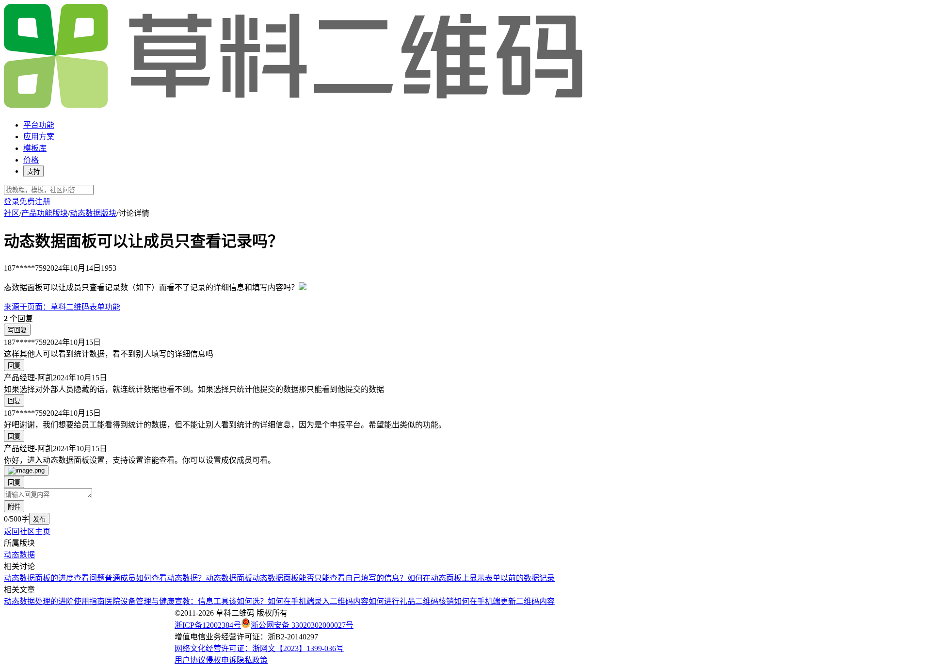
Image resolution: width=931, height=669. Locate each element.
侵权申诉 (221, 660)
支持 (33, 171)
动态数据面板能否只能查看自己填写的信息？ (329, 578)
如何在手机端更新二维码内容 (504, 601)
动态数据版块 (93, 213)
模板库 (35, 148)
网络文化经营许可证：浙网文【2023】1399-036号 (259, 648)
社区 (11, 213)
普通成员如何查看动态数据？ (155, 578)
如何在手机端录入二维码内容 (318, 601)
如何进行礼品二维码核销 (411, 601)
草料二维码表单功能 (62, 307)
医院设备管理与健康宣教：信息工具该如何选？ (186, 601)
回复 (14, 365)
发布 (39, 519)
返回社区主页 (27, 531)
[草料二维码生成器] (295, 106)
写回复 (17, 330)
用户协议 (190, 660)
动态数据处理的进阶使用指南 (54, 601)
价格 (31, 160)
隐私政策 (252, 660)
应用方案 (38, 136)
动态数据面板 (229, 578)
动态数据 (19, 555)
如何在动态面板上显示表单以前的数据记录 (481, 578)
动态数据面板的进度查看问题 (54, 578)
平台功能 (38, 125)
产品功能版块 (44, 213)
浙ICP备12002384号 (208, 625)
